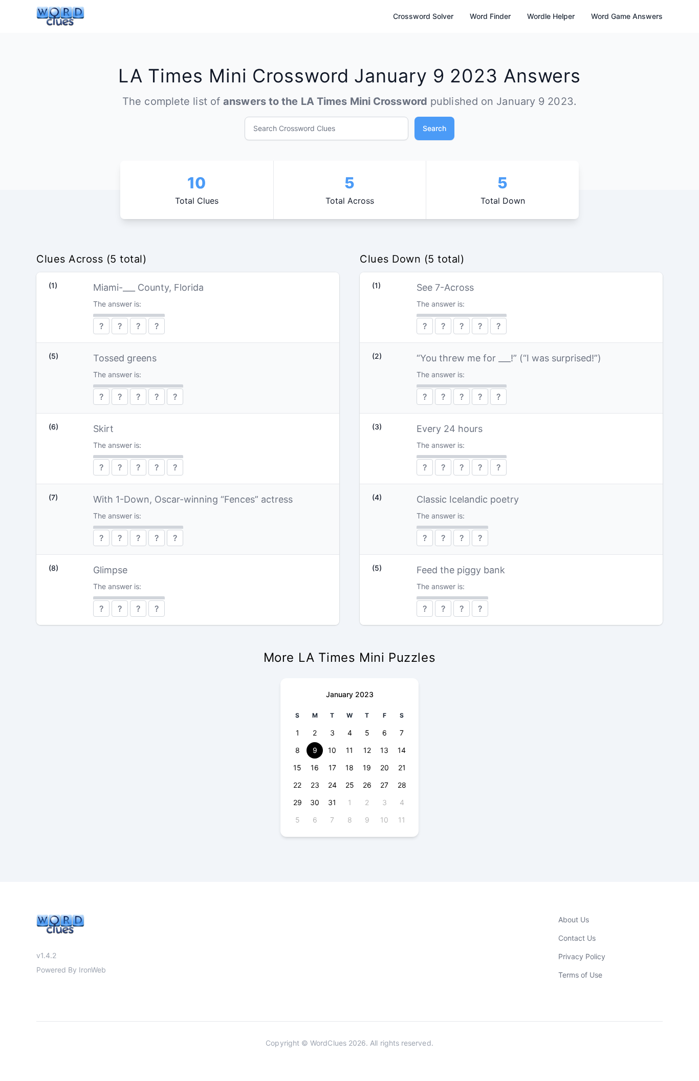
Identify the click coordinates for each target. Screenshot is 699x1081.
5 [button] (367, 732)
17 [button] (332, 767)
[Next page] (402, 694)
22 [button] (297, 785)
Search (434, 128)
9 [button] (315, 750)
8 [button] (297, 750)
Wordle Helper (551, 16)
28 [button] (402, 785)
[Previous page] (297, 694)
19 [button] (367, 767)
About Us (573, 919)
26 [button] (367, 785)
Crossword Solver (423, 16)
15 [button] (297, 767)
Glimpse (110, 570)
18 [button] (349, 767)
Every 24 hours (450, 428)
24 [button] (332, 785)
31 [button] (332, 802)
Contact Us (577, 938)
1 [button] (297, 732)
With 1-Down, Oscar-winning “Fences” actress (193, 499)
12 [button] (367, 750)
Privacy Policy (581, 956)
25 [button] (349, 785)
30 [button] (314, 802)
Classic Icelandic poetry (468, 499)
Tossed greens (125, 358)
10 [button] (332, 750)
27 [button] (384, 785)
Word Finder (490, 16)
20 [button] (384, 767)
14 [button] (402, 750)
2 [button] (315, 732)
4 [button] (349, 732)
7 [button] (402, 732)
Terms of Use (580, 974)
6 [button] (384, 732)
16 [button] (315, 767)
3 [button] (332, 732)
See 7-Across (445, 287)
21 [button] (402, 767)
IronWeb (92, 969)
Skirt (103, 428)
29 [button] (297, 802)
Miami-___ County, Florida (148, 287)
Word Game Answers (627, 16)
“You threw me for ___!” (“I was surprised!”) (509, 358)
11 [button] (349, 750)
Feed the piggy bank (461, 570)
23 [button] (315, 785)
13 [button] (384, 750)
